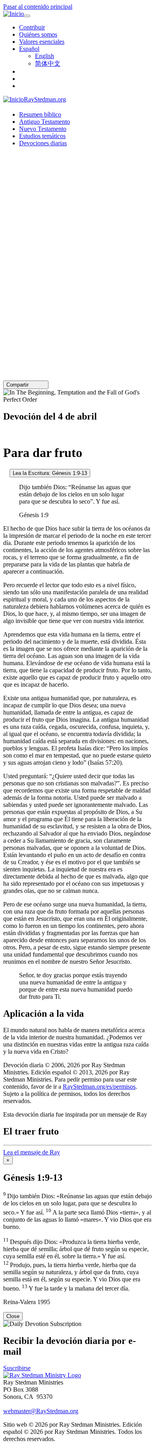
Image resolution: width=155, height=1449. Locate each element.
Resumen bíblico (40, 114)
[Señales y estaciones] (5, 472)
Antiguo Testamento (44, 121)
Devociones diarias (43, 143)
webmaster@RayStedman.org (40, 1411)
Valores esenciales (41, 41)
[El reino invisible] (5, 433)
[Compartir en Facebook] (43, 385)
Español (29, 48)
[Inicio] (13, 14)
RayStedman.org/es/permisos (99, 1086)
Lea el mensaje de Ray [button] (31, 1152)
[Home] (42, 1375)
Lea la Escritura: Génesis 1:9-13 (50, 473)
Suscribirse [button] (17, 1368)
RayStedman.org (45, 99)
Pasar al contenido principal (37, 6)
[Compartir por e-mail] (32, 385)
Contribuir (32, 27)
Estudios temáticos (42, 136)
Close (12, 1316)
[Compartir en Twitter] (38, 385)
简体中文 (47, 63)
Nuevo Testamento (42, 128)
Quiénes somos (38, 34)
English (44, 56)
